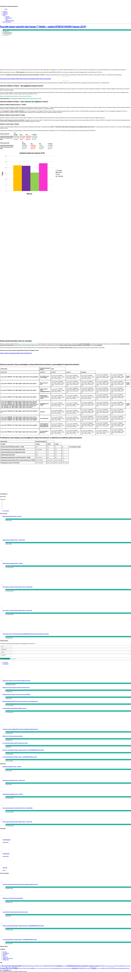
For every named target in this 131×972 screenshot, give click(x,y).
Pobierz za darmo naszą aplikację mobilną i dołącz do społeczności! (25, 78)
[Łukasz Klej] (6, 865)
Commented (6, 663)
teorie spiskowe (99, 968)
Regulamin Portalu (9, 20)
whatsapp (116, 968)
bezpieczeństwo (25, 966)
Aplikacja (5, 14)
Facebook (59, 966)
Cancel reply (13, 658)
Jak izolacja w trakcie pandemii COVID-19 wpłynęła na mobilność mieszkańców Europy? (20, 729)
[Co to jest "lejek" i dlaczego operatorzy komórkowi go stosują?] (6, 909)
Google (69, 966)
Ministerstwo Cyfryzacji (124, 965)
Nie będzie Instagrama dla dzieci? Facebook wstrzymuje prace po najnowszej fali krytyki (20, 701)
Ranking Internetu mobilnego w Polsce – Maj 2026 (13, 563)
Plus (10, 968)
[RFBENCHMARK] (9, 2)
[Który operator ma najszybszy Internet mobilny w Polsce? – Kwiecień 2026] (14, 584)
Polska (15, 968)
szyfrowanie (87, 968)
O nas (4, 15)
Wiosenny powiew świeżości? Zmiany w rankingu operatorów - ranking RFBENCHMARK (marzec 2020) (23, 750)
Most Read (5, 662)
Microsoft (116, 965)
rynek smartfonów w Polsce (66, 968)
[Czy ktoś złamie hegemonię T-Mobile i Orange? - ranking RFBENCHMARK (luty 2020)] (6, 936)
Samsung (74, 968)
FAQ (6, 19)
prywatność (20, 968)
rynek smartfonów (56, 968)
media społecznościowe (109, 965)
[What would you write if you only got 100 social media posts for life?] (20, 678)
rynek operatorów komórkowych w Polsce (45, 968)
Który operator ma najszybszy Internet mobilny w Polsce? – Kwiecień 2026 (17, 586)
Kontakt (7, 16)
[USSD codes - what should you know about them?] (6, 895)
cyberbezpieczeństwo (49, 966)
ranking (32, 968)
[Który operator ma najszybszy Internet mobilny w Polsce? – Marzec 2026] (14, 607)
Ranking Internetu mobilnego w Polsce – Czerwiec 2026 (14, 539)
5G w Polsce (8, 966)
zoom (9, 970)
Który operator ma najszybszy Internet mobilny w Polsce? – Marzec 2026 (17, 610)
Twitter (107, 968)
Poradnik (5, 954)
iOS (100, 966)
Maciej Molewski (6, 853)
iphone (103, 966)
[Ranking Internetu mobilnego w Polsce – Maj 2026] (14, 560)
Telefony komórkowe (8, 958)
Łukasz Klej (5, 867)
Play (7, 968)
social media (81, 968)
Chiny (36, 966)
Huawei (74, 966)
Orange (2, 968)
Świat (11, 697)
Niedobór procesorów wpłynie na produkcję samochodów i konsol (16, 687)
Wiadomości (13, 519)
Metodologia (8, 18)
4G (0, 965)
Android (14, 966)
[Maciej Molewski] (6, 851)
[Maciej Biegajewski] (6, 837)
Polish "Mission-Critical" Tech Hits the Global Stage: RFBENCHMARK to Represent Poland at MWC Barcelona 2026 (26, 633)
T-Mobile (93, 968)
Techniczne (5, 12)
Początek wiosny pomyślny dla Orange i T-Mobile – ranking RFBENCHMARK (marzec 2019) (43, 26)
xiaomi (6, 970)
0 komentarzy (6, 35)
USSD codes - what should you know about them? (13, 736)
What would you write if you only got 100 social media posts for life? (16, 680)
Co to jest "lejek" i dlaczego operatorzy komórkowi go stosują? (15, 743)
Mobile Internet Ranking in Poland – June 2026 (12, 516)
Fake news (64, 965)
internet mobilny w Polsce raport (88, 966)
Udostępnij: (2, 499)
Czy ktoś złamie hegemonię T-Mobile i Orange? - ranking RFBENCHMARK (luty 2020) (20, 756)
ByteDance (32, 965)
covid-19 (41, 965)
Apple (19, 966)
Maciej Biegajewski (6, 839)
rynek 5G (36, 968)
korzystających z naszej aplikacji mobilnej (28, 343)
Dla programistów (7, 21)
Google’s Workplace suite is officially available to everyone (14, 708)
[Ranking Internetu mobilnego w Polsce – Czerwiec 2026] (14, 537)
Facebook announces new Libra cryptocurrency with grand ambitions (16, 694)
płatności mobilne (26, 968)
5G (2, 965)
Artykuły (5, 11)
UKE (110, 968)
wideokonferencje (122, 968)
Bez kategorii (7, 30)
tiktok (103, 968)
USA (112, 968)
